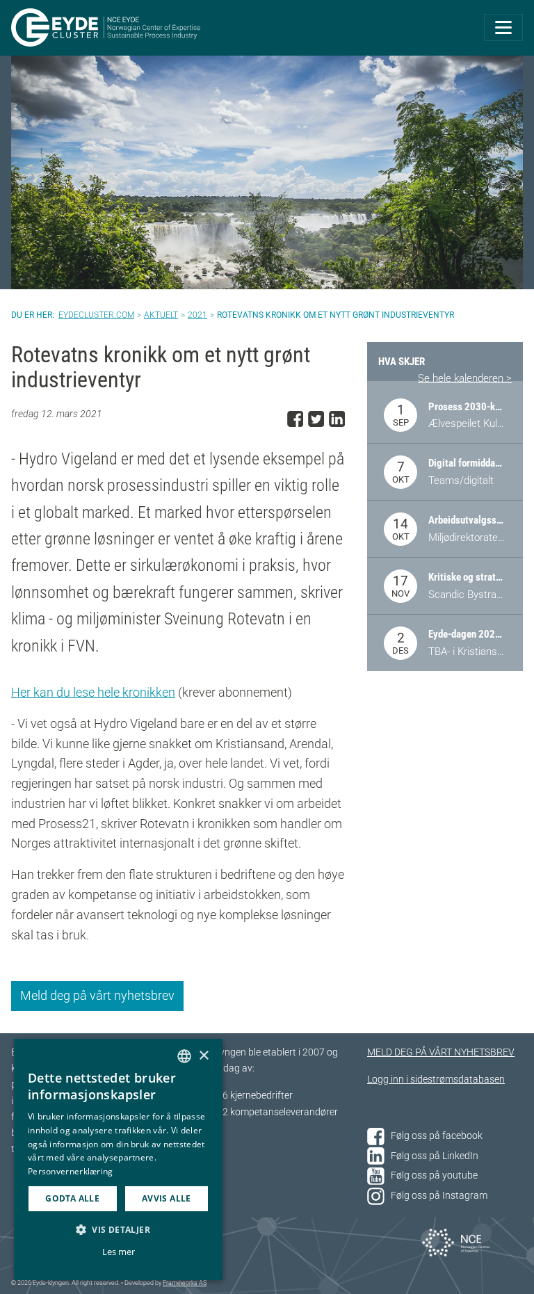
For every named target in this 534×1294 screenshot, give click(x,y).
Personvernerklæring (70, 1171)
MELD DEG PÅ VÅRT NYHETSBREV (441, 1052)
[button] (118, 1229)
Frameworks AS (185, 1282)
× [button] (203, 1056)
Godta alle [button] (72, 1198)
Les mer (118, 1251)
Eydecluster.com (96, 315)
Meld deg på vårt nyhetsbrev (97, 995)
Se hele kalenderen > (465, 378)
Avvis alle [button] (166, 1198)
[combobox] (184, 1056)
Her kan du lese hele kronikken (93, 692)
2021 (197, 315)
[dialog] (118, 1159)
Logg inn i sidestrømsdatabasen (436, 1079)
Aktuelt (161, 315)
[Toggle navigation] (503, 27)
